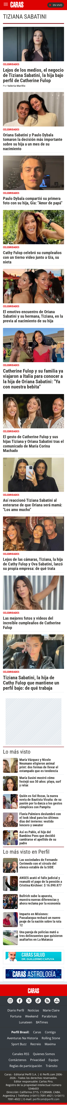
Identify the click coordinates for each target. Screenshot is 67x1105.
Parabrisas (49, 1016)
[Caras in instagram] (10, 1000)
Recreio (35, 1044)
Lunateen (25, 1022)
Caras (37, 1032)
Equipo (53, 1060)
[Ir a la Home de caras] (16, 6)
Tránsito (52, 1066)
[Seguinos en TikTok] (38, 1000)
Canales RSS (20, 1054)
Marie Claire (51, 1010)
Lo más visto (17, 752)
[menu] (6, 5)
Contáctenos (17, 1060)
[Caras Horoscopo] (33, 977)
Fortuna (15, 1016)
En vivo (57, 5)
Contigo (50, 1032)
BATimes (42, 1022)
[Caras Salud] (33, 960)
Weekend (31, 1016)
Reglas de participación (25, 1066)
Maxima (50, 1044)
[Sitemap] (57, 1000)
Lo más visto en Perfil (26, 852)
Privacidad (37, 1060)
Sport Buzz (19, 1044)
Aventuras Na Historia (22, 1038)
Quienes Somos (44, 1054)
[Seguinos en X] (29, 1000)
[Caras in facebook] (19, 1000)
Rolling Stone (51, 1038)
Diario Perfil (15, 1010)
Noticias (33, 1010)
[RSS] (47, 1000)
